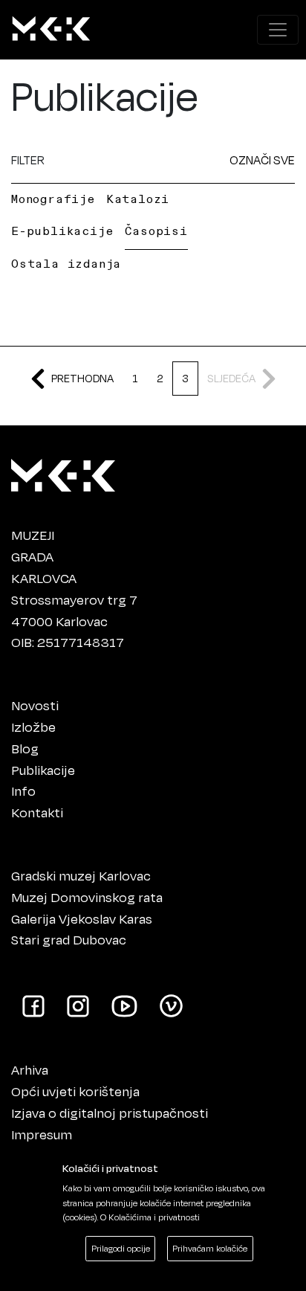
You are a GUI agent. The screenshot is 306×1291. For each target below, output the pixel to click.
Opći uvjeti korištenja (75, 1091)
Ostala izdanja (66, 263)
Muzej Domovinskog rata (87, 897)
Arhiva (29, 1069)
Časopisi (156, 230)
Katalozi (138, 199)
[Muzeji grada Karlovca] (63, 472)
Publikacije (43, 769)
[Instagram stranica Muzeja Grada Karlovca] (78, 1004)
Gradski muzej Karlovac (81, 875)
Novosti (35, 705)
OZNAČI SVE (262, 159)
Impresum (41, 1134)
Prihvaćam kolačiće (209, 1248)
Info (23, 790)
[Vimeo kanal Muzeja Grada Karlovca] (171, 1004)
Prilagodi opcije (120, 1248)
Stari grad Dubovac (68, 939)
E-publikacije (62, 230)
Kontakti (37, 812)
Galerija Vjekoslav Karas (81, 918)
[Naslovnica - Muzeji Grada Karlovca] (51, 29)
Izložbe (33, 726)
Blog (25, 748)
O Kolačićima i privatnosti (150, 1217)
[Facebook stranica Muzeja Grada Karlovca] (33, 1004)
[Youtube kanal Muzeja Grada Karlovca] (124, 1004)
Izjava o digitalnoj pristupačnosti (109, 1112)
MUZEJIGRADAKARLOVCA (43, 556)
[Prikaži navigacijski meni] (278, 30)
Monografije (53, 199)
